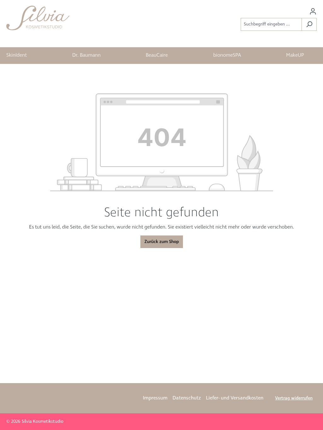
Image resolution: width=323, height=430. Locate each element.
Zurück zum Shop (161, 242)
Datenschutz (187, 398)
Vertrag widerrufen (294, 398)
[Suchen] (309, 24)
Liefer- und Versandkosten (234, 398)
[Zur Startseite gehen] (37, 18)
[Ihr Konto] (312, 11)
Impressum (155, 398)
